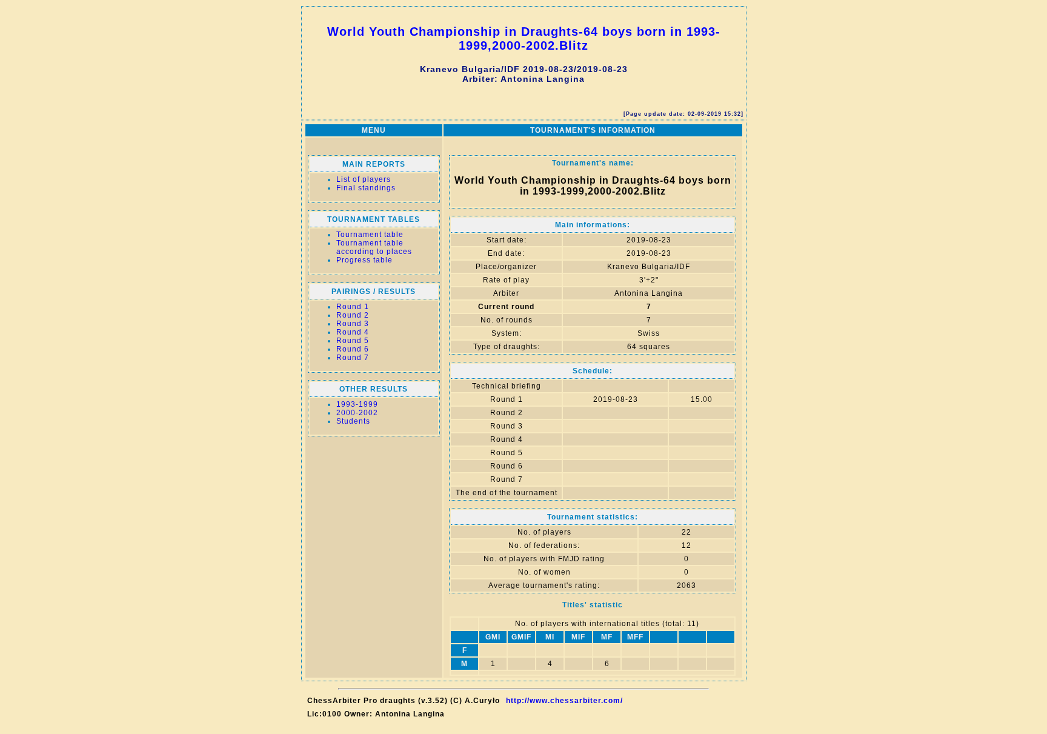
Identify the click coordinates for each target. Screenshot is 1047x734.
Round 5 (352, 340)
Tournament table (370, 234)
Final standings (366, 188)
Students (353, 421)
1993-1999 (357, 404)
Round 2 (352, 315)
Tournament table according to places (374, 247)
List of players (363, 179)
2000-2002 (357, 413)
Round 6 (352, 349)
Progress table (364, 260)
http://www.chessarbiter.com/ (564, 700)
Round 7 (352, 357)
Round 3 (352, 323)
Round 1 (352, 306)
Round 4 (352, 332)
